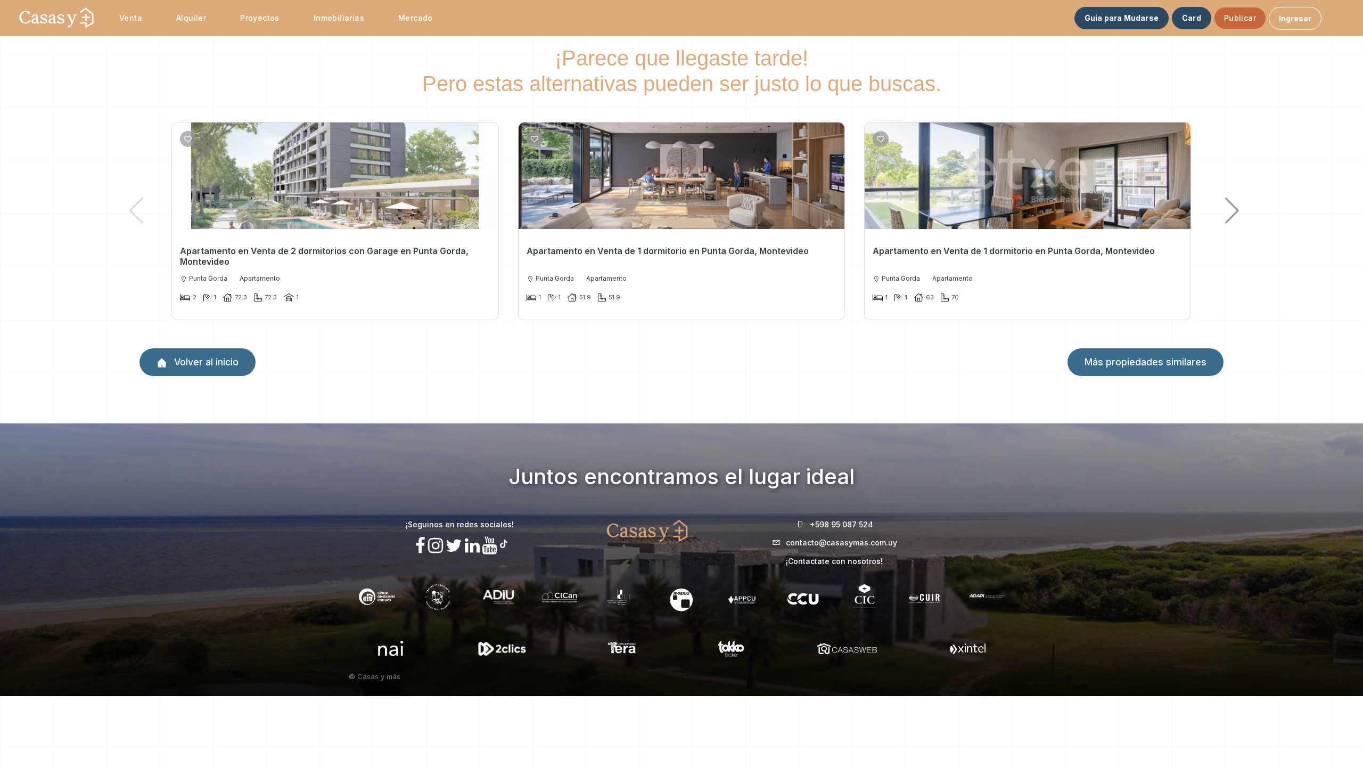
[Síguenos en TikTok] (503, 542)
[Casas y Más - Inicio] (56, 18)
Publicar (1240, 17)
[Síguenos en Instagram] (435, 545)
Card (1191, 17)
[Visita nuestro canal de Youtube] (489, 545)
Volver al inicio (205, 362)
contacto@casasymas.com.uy (841, 542)
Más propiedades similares (1145, 362)
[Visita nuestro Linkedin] (472, 545)
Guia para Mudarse (1122, 17)
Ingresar (1295, 18)
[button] (1232, 210)
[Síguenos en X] (454, 545)
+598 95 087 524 (841, 524)
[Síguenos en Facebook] (420, 545)
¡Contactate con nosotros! (834, 561)
